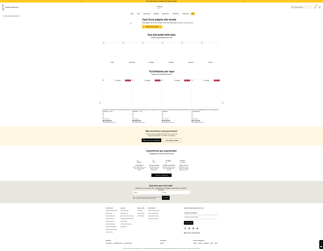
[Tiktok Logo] (197, 228)
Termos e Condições (152, 197)
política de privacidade (111, 229)
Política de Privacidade (142, 198)
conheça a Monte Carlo (111, 210)
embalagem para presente (127, 218)
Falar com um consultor (151, 140)
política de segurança (111, 226)
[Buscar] (292, 7)
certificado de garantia (126, 224)
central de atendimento (153, 210)
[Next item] (243, 1)
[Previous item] (82, 1)
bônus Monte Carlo (110, 216)
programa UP (123, 226)
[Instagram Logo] (189, 228)
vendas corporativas (153, 218)
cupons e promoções (153, 216)
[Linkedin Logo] (193, 228)
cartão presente (124, 210)
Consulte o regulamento (161, 175)
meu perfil (139, 210)
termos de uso (109, 232)
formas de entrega (110, 224)
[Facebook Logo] (185, 228)
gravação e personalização (127, 216)
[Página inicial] (161, 7)
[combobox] (303, 7)
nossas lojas (109, 213)
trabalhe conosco (110, 221)
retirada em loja (124, 213)
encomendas (123, 221)
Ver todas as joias (172, 140)
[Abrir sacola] (319, 7)
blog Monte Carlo (110, 218)
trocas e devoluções (153, 213)
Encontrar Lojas (188, 222)
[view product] (117, 93)
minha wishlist (140, 216)
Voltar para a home (152, 27)
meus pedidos (141, 213)
